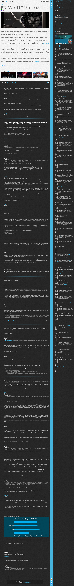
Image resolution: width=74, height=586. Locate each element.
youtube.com (64, 96)
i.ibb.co (60, 236)
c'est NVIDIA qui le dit (30, 172)
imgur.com (68, 361)
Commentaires (59, 4)
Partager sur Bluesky (4, 65)
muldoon (58, 5)
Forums (57, 20)
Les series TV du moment (58, 32)
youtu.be (63, 161)
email (4, 10)
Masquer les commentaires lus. (48, 82)
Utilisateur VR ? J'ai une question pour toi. (60, 23)
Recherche (42, 1)
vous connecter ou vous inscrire (27, 582)
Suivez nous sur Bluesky (51, 584)
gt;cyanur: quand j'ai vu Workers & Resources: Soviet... (61, 28)
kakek (57, 21)
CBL (3, 9)
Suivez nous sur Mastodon (51, 582)
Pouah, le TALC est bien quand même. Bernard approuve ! (61, 17)
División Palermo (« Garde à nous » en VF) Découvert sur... (62, 33)
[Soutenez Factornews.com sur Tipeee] (63, 44)
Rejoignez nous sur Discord (51, 580)
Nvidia (2, 67)
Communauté (52, 288)
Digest (68, 1)
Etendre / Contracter (51, 577)
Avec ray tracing (6, 557)
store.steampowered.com (60, 338)
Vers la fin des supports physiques (59, 7)
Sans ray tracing (6, 556)
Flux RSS (51, 579)
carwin (57, 30)
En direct (59, 1)
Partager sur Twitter (2, 65)
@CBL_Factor (8, 10)
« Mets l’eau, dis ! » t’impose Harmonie (60, 16)
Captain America (59, 14)
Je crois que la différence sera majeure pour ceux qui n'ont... (62, 12)
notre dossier (36, 61)
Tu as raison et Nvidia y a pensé (9, 320)
